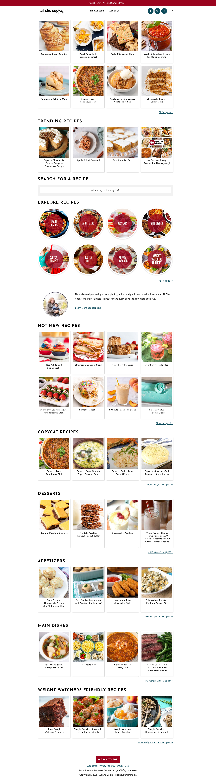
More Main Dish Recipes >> (159, 681)
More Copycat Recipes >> (160, 484)
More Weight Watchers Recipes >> (155, 742)
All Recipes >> (166, 112)
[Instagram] (164, 11)
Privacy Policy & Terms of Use (113, 766)
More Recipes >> (164, 423)
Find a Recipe (97, 11)
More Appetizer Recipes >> (159, 616)
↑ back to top (108, 759)
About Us (115, 11)
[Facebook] (151, 11)
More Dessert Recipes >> (160, 552)
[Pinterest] (157, 11)
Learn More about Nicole (88, 308)
